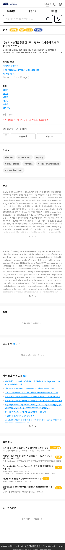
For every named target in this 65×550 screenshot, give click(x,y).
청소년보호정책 (49, 546)
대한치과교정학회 (10, 66)
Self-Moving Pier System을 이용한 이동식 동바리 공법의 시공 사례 (28, 467)
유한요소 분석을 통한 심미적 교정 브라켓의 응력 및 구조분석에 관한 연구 (31, 392)
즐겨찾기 (57, 22)
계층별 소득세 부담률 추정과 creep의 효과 (22, 478)
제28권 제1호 (9, 73)
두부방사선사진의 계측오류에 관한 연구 (19, 415)
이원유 (5, 90)
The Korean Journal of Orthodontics (21, 69)
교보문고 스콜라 (6, 546)
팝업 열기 (18, 343)
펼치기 (61, 53)
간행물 (54, 11)
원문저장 (49, 136)
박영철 (5, 97)
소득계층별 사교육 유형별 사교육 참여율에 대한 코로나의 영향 (25, 448)
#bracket (9, 157)
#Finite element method (48, 163)
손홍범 (5, 104)
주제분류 (11, 11)
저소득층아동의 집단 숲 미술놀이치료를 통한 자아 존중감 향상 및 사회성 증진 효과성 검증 (27, 457)
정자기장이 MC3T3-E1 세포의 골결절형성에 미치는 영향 (25, 411)
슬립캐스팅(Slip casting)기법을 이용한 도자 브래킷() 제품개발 (27, 488)
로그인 (47, 4)
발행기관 (32, 11)
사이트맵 (61, 546)
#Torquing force (12, 163)
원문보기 (23, 136)
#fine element (24, 157)
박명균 (5, 100)
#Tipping (39, 157)
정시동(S (6, 107)
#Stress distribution (13, 170)
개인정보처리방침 (33, 546)
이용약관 (19, 546)
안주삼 (5, 93)
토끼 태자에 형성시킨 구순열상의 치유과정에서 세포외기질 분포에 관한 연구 (32, 396)
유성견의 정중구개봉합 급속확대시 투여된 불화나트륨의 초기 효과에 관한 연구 (33, 400)
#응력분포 (28, 163)
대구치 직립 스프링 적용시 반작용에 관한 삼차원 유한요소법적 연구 (29, 388)
